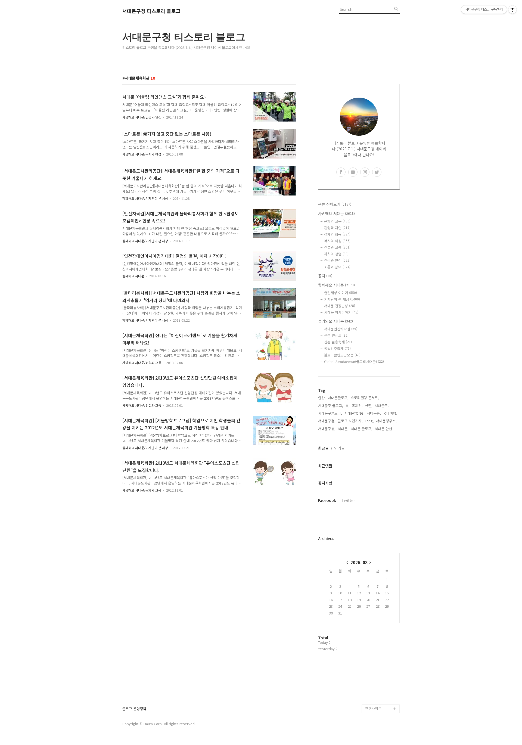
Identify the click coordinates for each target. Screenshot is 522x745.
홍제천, (357, 405)
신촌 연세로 (336, 335)
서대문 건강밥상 (339, 305)
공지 (325, 275)
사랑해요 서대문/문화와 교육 (141, 490)
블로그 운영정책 (134, 709)
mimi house (374, 682)
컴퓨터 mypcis (376, 647)
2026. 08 (359, 562)
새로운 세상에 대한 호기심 (381, 696)
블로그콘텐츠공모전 (342, 355)
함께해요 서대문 (133, 276)
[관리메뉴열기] (512, 9)
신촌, (368, 405)
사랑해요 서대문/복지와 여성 (141, 154)
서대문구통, (326, 428)
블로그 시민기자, (350, 420)
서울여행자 (373, 656)
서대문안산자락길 (340, 328)
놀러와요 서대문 (335, 321)
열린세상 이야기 (340, 292)
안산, (322, 397)
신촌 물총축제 (338, 341)
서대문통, (374, 413)
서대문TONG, (354, 413)
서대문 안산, (384, 428)
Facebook (327, 500)
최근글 (323, 448)
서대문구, (382, 405)
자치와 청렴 (336, 253)
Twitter (348, 500)
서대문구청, (326, 420)
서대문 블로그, (361, 428)
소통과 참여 (337, 266)
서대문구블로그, (330, 413)
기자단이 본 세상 (342, 299)
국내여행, (390, 413)
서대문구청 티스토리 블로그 (151, 11)
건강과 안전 (337, 260)
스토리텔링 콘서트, (365, 397)
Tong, (369, 420)
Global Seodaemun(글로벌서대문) (354, 361)
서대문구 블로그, (330, 405)
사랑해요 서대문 (336, 213)
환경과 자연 (337, 227)
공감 (368, 639)
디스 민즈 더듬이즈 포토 (381, 669)
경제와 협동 (337, 234)
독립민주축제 (337, 348)
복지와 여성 (337, 240)
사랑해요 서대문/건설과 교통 (141, 362)
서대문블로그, (338, 397)
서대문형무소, (386, 420)
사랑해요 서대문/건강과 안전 (141, 117)
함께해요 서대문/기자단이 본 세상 (145, 198)
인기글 (339, 448)
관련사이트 (373, 708)
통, (347, 405)
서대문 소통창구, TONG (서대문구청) (379, 626)
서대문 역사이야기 (341, 312)
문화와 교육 (337, 221)
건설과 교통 (337, 247)
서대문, (343, 428)
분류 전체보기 (334, 204)
